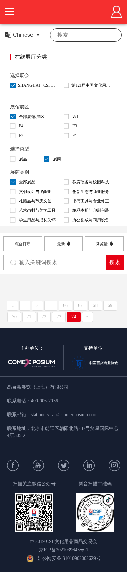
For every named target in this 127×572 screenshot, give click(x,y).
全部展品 (27, 182)
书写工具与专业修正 (90, 201)
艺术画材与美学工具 (37, 210)
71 (29, 316)
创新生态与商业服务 (90, 191)
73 (59, 316)
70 (14, 316)
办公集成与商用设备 (90, 220)
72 (44, 316)
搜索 (114, 262)
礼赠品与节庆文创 (35, 201)
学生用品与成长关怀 (37, 220)
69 (110, 305)
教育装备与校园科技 (90, 182)
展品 (23, 158)
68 (95, 305)
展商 (57, 158)
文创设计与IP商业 (35, 191)
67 (80, 305)
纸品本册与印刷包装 (90, 210)
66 (65, 305)
